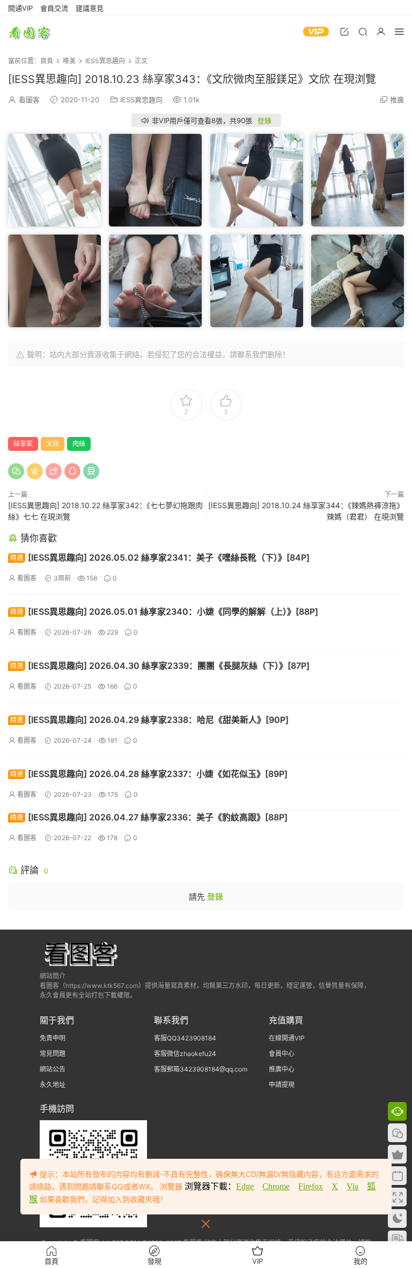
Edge (245, 1186)
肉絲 (78, 444)
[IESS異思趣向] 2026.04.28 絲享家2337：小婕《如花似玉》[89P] (149, 773)
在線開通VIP (287, 1038)
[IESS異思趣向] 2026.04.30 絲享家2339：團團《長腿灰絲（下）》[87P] (160, 665)
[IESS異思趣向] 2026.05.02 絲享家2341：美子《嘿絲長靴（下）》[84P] (160, 557)
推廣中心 (282, 1069)
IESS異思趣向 (141, 99)
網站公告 (52, 1069)
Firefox (310, 1186)
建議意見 (90, 8)
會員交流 (54, 8)
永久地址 (52, 1085)
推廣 (397, 99)
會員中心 (282, 1054)
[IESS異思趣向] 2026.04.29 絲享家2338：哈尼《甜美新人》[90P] (149, 719)
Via (352, 1186)
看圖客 (29, 32)
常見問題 (52, 1054)
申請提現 (282, 1085)
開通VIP (20, 8)
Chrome (276, 1186)
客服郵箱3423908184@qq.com (200, 1069)
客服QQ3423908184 (185, 1038)
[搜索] (362, 31)
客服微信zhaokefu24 (185, 1054)
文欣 (52, 444)
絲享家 (23, 444)
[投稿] (344, 31)
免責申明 (52, 1038)
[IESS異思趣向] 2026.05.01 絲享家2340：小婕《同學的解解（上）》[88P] (164, 611)
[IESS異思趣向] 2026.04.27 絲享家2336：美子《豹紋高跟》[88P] (149, 817)
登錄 (264, 120)
